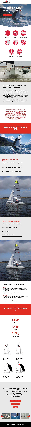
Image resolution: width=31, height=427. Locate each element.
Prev (2, 416)
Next (29, 416)
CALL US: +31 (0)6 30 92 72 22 (15, 400)
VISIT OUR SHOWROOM (15, 404)
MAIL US (15, 407)
